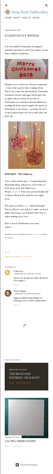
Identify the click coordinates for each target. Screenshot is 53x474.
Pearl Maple (20, 291)
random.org (37, 234)
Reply (16, 285)
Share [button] (7, 252)
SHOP (16, 17)
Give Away (27, 256)
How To (26, 17)
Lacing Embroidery (20, 441)
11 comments (17, 446)
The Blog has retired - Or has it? (24, 375)
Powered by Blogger (29, 465)
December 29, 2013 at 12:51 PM (27, 294)
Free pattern (16, 256)
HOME (8, 17)
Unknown (18, 271)
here (26, 205)
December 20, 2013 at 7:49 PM (28, 274)
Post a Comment (23, 383)
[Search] (46, 5)
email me (16, 191)
